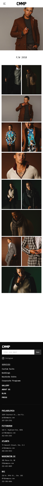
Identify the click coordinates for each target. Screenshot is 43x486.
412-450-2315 (7, 436)
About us (6, 389)
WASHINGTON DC (8, 456)
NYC (3, 471)
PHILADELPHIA (8, 411)
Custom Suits (8, 369)
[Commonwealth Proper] (21, 3)
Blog (4, 393)
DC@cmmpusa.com (8, 463)
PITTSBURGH (7, 426)
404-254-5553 (7, 451)
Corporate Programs (11, 381)
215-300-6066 (7, 481)
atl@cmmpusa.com (8, 448)
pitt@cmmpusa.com (8, 433)
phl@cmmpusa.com (8, 418)
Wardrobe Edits (9, 377)
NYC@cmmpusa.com (8, 478)
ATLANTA (5, 441)
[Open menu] (4, 3)
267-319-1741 (7, 420)
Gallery (5, 385)
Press (4, 397)
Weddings (6, 373)
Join (37, 352)
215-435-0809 (7, 466)
